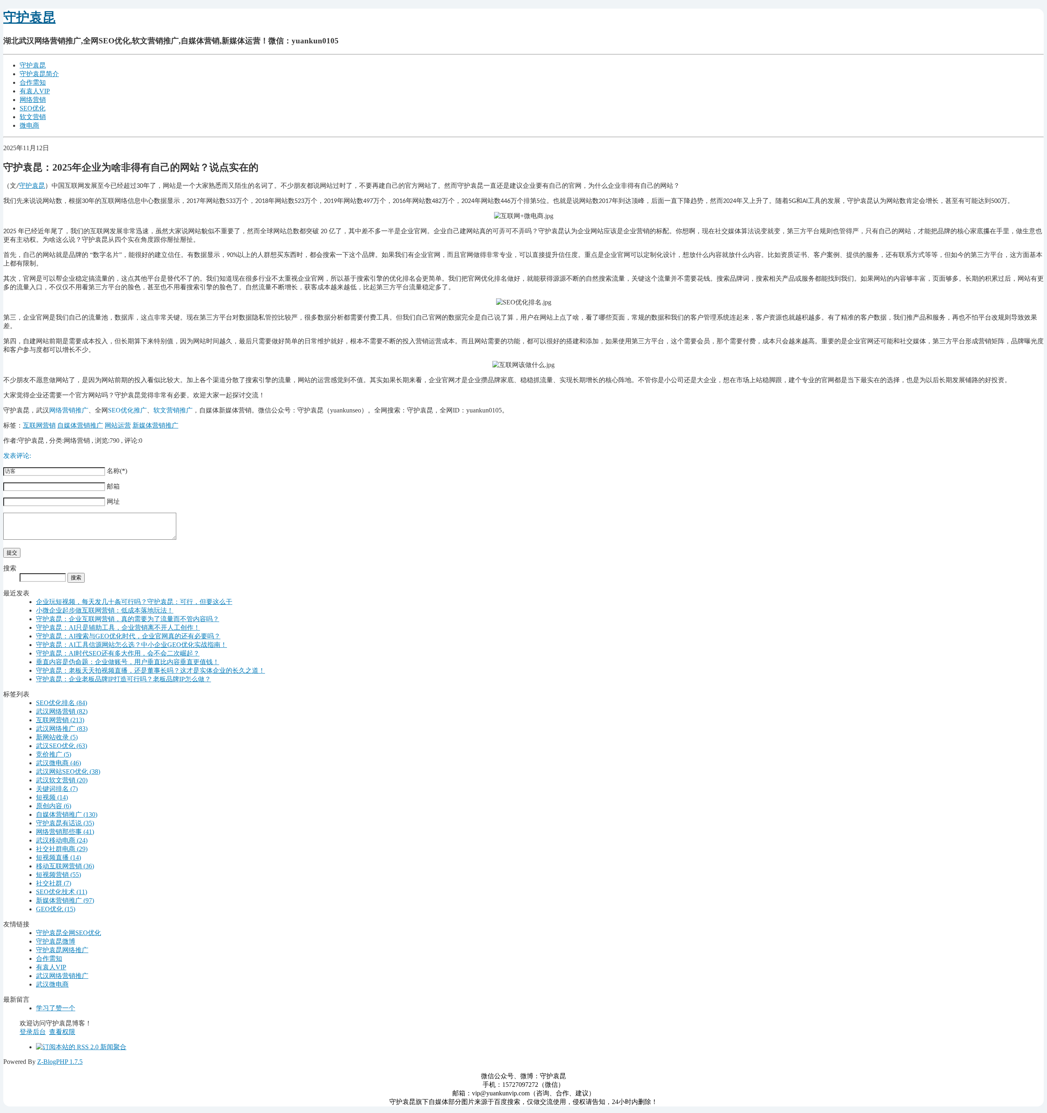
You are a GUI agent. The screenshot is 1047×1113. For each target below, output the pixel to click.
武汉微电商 (58, 762)
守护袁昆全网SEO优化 (68, 932)
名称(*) (116, 470)
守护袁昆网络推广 (62, 949)
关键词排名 (57, 788)
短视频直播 (58, 857)
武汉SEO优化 (61, 745)
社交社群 (53, 883)
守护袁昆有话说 (65, 823)
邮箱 (112, 486)
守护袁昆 (29, 17)
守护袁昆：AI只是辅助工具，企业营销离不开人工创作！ (118, 627)
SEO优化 (32, 108)
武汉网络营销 (62, 711)
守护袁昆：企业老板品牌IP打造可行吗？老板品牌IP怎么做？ (123, 679)
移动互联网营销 (65, 866)
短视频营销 (58, 874)
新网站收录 (57, 737)
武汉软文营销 (62, 780)
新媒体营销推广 (155, 425)
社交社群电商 (62, 848)
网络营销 (33, 99)
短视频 (52, 797)
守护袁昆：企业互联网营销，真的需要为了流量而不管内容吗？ (127, 618)
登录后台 (33, 1031)
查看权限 (62, 1031)
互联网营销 (39, 425)
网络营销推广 (68, 410)
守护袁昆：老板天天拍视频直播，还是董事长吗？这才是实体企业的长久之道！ (150, 670)
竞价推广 (53, 754)
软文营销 (33, 116)
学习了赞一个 (55, 1008)
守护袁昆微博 (55, 941)
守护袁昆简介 (39, 73)
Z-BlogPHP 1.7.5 (60, 1061)
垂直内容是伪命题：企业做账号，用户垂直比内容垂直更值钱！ (127, 661)
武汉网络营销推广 (62, 975)
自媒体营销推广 (80, 425)
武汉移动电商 (62, 840)
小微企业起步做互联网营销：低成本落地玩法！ (104, 610)
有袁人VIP (35, 91)
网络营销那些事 (65, 831)
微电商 (29, 125)
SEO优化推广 (127, 410)
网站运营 (118, 425)
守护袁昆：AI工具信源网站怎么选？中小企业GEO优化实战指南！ (131, 644)
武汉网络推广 (62, 728)
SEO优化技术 (61, 891)
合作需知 (33, 82)
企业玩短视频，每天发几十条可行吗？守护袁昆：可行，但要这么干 (134, 601)
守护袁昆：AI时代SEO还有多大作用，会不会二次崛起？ (118, 653)
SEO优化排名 (61, 702)
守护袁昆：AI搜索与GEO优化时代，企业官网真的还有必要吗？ (128, 636)
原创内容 (53, 805)
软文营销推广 (173, 410)
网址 (112, 501)
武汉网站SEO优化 (68, 771)
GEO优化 (55, 909)
